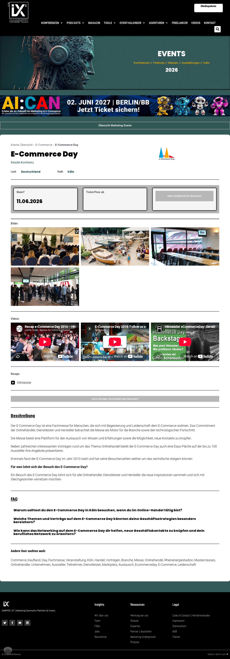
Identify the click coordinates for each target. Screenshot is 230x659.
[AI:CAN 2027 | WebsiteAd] (115, 105)
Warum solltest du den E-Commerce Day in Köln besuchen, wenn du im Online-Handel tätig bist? (97, 510)
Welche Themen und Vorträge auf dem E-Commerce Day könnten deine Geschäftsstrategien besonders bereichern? (104, 520)
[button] (52, 23)
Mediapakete (208, 6)
